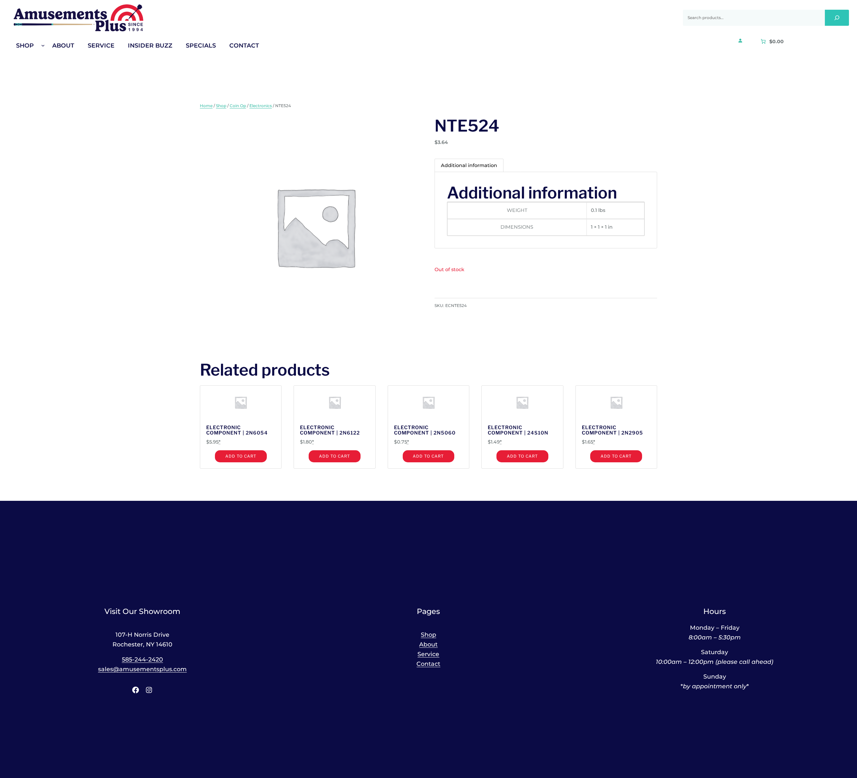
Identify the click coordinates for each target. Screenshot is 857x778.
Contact (428, 663)
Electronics (260, 105)
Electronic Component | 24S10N (518, 430)
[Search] (837, 18)
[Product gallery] (311, 226)
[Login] (740, 40)
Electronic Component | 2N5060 (425, 430)
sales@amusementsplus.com (142, 669)
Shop (221, 105)
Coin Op (238, 105)
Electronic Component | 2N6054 (237, 430)
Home (206, 105)
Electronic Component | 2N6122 (330, 430)
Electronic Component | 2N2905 (612, 430)
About (428, 644)
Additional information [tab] (469, 165)
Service (428, 653)
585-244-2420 (142, 659)
